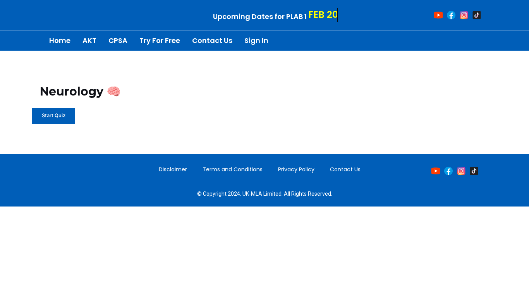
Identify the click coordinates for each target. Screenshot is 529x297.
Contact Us (212, 40)
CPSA (117, 40)
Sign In (256, 40)
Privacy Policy (296, 169)
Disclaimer (173, 169)
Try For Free (159, 40)
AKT (89, 40)
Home (59, 40)
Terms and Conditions (233, 169)
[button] (478, 40)
